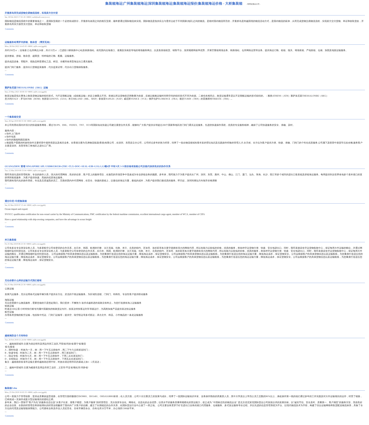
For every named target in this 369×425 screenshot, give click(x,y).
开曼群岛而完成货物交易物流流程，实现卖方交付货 (31, 13)
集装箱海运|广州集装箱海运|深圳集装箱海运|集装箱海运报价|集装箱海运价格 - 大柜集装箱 (173, 3)
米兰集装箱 (10, 239)
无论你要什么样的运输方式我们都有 (23, 280)
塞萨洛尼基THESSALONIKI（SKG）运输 (26, 87)
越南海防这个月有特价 (16, 335)
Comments (9, 29)
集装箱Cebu (11, 388)
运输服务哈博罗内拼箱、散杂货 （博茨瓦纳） (28, 42)
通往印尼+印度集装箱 (16, 201)
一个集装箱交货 (13, 117)
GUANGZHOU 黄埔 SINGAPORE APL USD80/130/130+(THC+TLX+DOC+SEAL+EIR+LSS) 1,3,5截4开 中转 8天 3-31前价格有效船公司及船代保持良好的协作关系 (88, 166)
